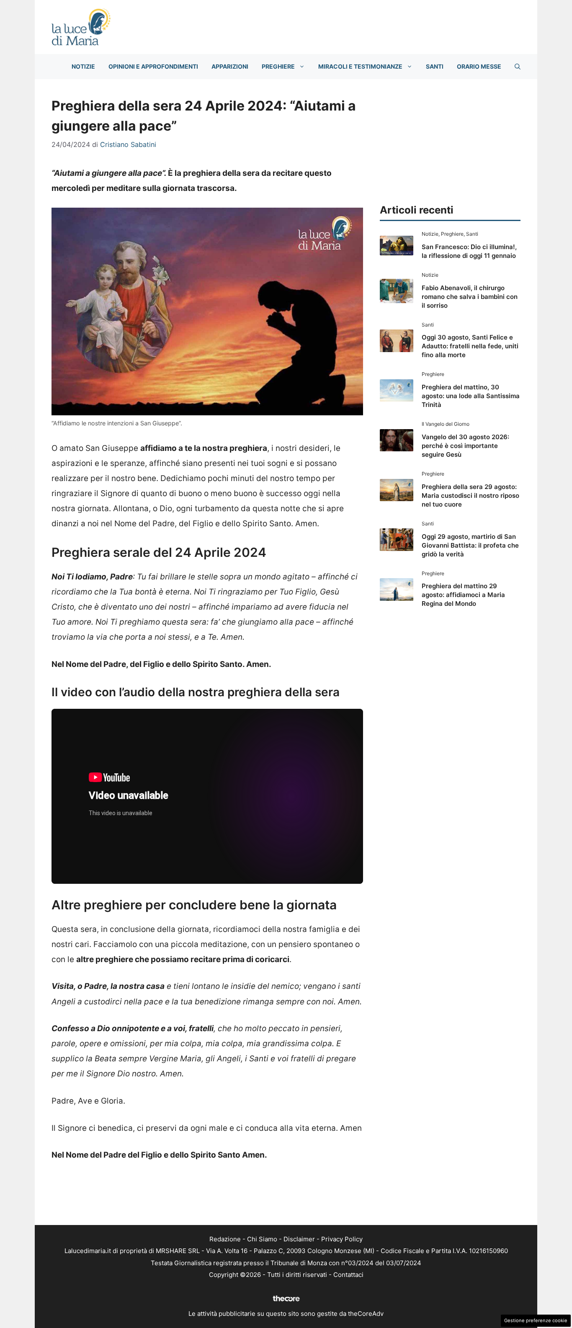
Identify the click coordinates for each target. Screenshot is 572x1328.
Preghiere (278, 66)
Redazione (225, 1239)
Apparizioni (229, 66)
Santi (434, 66)
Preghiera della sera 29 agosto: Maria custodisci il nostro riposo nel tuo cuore (470, 495)
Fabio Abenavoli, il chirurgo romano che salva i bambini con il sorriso (470, 296)
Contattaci (348, 1275)
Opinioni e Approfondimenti (153, 66)
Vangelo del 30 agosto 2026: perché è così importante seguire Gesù (465, 445)
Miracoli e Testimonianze (360, 66)
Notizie (83, 66)
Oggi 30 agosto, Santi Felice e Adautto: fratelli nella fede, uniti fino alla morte (470, 346)
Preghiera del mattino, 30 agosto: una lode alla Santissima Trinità (471, 396)
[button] (517, 66)
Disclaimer (299, 1239)
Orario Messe (479, 66)
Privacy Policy (342, 1239)
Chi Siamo (262, 1239)
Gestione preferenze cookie (535, 1320)
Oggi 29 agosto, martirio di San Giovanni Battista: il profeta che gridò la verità (470, 545)
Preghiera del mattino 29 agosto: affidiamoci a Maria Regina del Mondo (463, 594)
